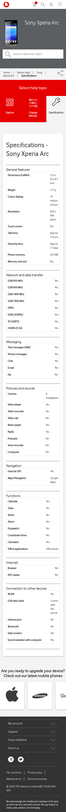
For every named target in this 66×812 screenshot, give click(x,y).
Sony (39, 72)
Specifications (28, 75)
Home (6, 72)
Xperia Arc (8, 75)
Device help (23, 72)
